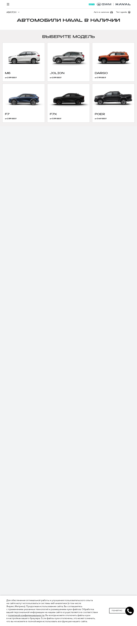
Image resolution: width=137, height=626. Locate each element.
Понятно (117, 610)
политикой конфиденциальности (26, 615)
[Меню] (8, 4)
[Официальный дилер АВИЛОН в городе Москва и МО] (114, 4)
